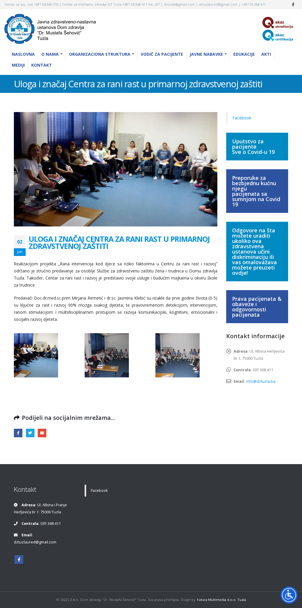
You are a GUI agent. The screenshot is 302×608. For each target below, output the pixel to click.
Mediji (18, 65)
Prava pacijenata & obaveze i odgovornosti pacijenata (257, 306)
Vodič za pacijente (162, 54)
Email (42, 433)
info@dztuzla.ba (260, 381)
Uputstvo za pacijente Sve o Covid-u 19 (253, 146)
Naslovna (23, 54)
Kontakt (41, 65)
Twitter (30, 433)
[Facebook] (293, 4)
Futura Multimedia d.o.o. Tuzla (221, 599)
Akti (266, 54)
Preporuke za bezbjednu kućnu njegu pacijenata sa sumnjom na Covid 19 (256, 191)
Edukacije (244, 54)
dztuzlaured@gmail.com (35, 542)
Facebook (18, 433)
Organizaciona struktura (99, 54)
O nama (50, 54)
